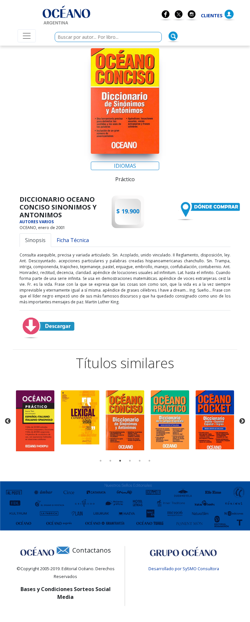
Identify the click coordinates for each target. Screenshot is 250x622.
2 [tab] (110, 460)
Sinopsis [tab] (35, 240)
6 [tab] (149, 460)
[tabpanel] (35, 421)
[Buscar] (173, 36)
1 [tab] (100, 460)
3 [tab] (120, 460)
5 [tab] (139, 460)
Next (242, 421)
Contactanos (91, 550)
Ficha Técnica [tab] (73, 240)
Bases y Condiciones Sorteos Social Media (66, 593)
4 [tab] (130, 460)
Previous (8, 421)
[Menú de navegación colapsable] (27, 35)
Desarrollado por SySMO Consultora (183, 568)
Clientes (212, 15)
